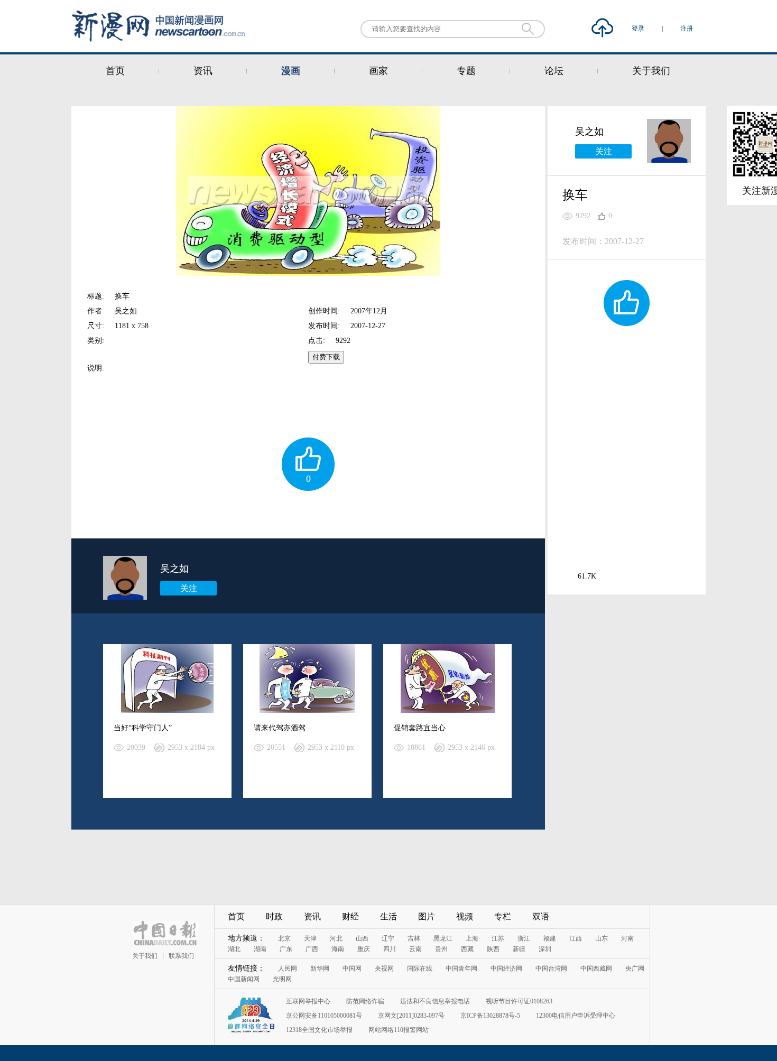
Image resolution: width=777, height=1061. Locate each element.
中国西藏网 (596, 968)
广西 (312, 949)
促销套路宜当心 (420, 728)
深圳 (545, 949)
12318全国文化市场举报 (319, 1030)
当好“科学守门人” (146, 728)
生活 (388, 916)
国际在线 (419, 968)
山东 (601, 938)
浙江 (523, 938)
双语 (540, 916)
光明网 (282, 979)
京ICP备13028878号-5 (490, 1015)
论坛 (553, 71)
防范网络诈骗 (365, 1001)
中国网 (352, 968)
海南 (337, 949)
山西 (362, 938)
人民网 (287, 968)
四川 (389, 949)
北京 (284, 938)
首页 (115, 71)
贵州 (441, 949)
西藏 (467, 949)
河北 (336, 938)
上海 (472, 938)
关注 (188, 588)
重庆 (363, 949)
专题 (466, 71)
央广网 (634, 968)
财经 (350, 916)
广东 (286, 949)
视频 (464, 916)
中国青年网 (461, 968)
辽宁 (388, 938)
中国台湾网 (551, 968)
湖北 (234, 949)
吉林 (414, 938)
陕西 (493, 949)
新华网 (319, 968)
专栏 (502, 916)
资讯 (202, 71)
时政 (274, 916)
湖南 (260, 949)
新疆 (519, 949)
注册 (686, 28)
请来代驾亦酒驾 (280, 728)
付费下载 (326, 357)
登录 (639, 28)
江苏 (498, 938)
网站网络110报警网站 (398, 1030)
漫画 (290, 71)
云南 (415, 949)
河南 (627, 938)
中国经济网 (506, 968)
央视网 (384, 968)
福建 (549, 938)
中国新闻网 (244, 979)
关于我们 (651, 71)
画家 (378, 71)
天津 (310, 938)
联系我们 (181, 956)
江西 (575, 938)
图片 (426, 916)
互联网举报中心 (308, 1001)
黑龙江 (442, 938)
